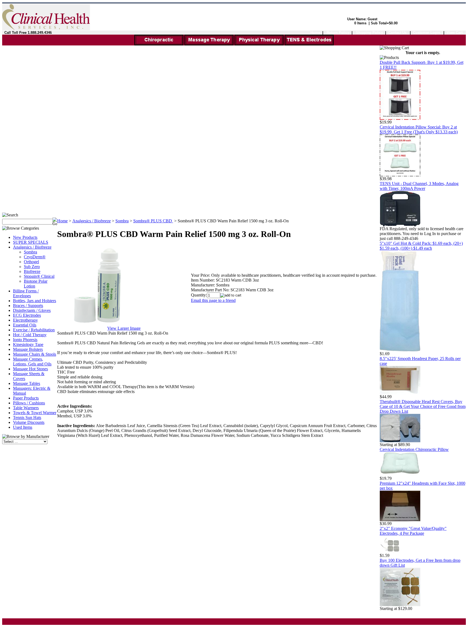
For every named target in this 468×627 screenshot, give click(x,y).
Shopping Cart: (339, 23)
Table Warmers (26, 407)
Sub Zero (32, 266)
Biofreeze (32, 271)
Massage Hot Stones (30, 369)
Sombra (30, 252)
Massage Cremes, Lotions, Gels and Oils (32, 361)
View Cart (455, 33)
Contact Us (397, 33)
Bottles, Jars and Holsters (34, 300)
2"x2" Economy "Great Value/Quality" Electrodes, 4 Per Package (413, 531)
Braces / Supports (28, 305)
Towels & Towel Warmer (34, 412)
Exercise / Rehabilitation (34, 330)
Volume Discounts (28, 422)
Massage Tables (26, 383)
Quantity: (199, 295)
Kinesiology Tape (28, 344)
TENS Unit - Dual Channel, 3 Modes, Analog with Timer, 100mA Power (419, 186)
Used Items (22, 427)
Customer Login (427, 33)
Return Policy (338, 33)
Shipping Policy (369, 33)
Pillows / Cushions (29, 403)
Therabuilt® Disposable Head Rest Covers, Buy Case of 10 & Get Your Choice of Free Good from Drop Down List (423, 406)
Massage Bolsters (28, 349)
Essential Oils (24, 325)
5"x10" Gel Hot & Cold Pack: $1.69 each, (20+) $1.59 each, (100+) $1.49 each (421, 245)
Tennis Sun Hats (27, 417)
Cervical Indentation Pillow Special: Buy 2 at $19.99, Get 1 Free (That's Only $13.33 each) (419, 129)
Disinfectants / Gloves (32, 310)
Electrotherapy (25, 320)
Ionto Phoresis (25, 339)
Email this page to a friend (213, 300)
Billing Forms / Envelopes (26, 293)
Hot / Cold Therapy (30, 334)
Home (315, 33)
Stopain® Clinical (39, 276)
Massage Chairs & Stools (34, 354)
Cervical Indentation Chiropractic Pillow (414, 449)
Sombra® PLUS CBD (153, 221)
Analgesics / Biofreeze (32, 247)
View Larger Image (124, 328)
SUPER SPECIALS (30, 242)
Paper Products (26, 398)
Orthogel (31, 261)
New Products (25, 237)
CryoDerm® (35, 257)
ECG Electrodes (27, 315)
